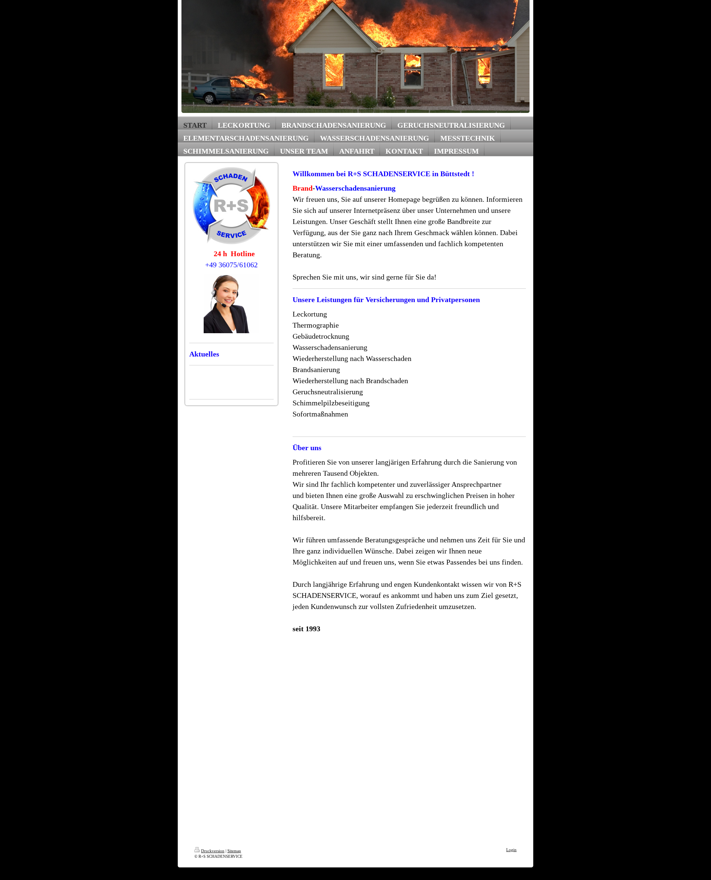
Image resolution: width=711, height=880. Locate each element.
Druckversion (212, 851)
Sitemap (234, 851)
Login (511, 849)
